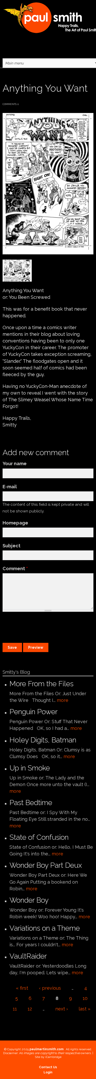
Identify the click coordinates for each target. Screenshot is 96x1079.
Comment (15, 568)
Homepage (15, 523)
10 (85, 998)
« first (22, 988)
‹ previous (50, 988)
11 (15, 1008)
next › (61, 1008)
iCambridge (53, 1057)
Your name (15, 463)
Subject (11, 545)
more (62, 700)
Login (48, 1072)
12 (30, 1008)
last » (84, 1008)
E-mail (10, 486)
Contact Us (48, 1067)
